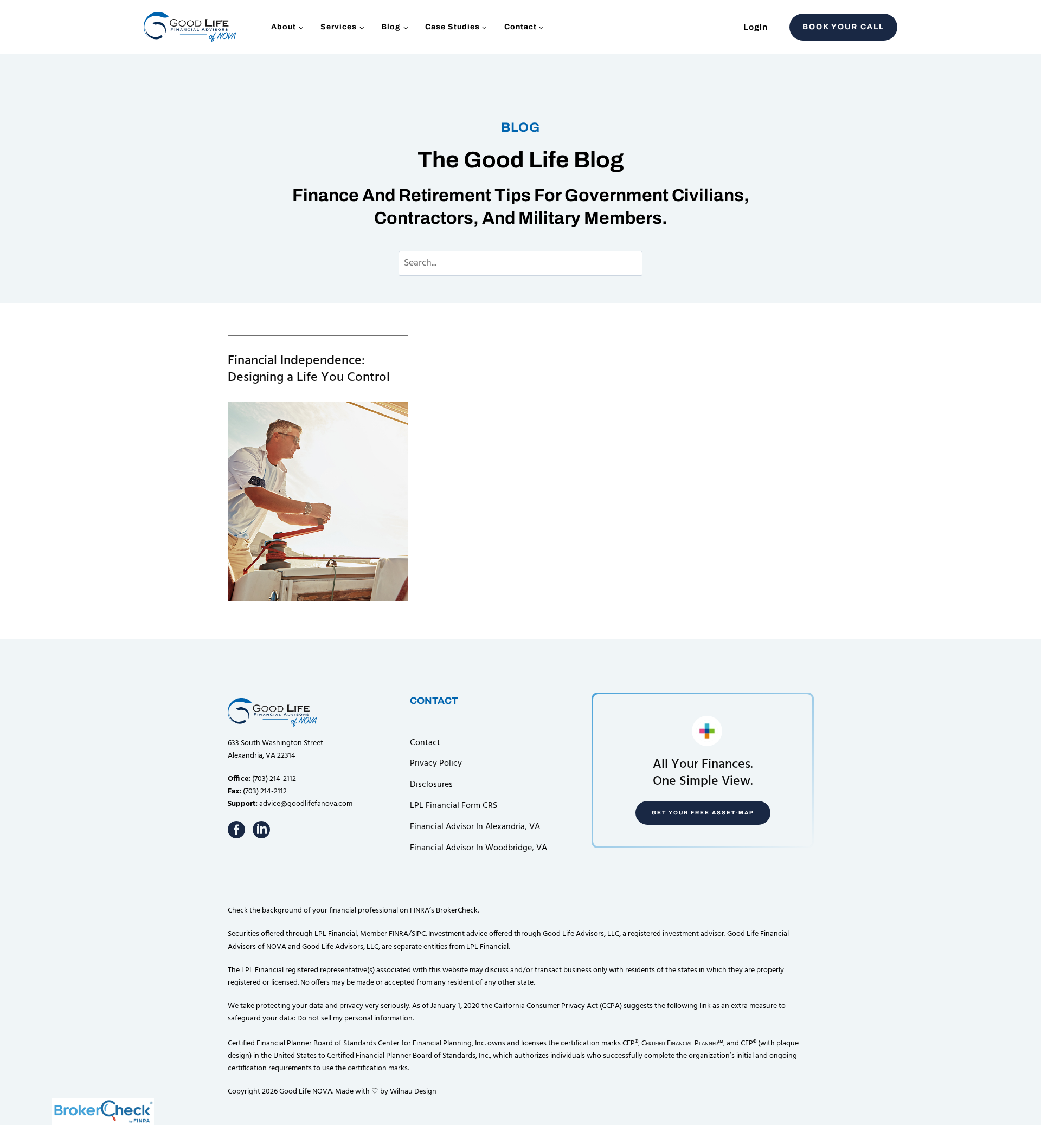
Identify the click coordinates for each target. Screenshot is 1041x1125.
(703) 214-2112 (274, 779)
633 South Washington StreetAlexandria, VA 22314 (275, 749)
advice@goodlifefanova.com (305, 804)
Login (755, 27)
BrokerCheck (457, 910)
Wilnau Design (413, 1091)
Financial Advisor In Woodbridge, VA (478, 848)
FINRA (398, 934)
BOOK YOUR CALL (843, 27)
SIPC (419, 934)
